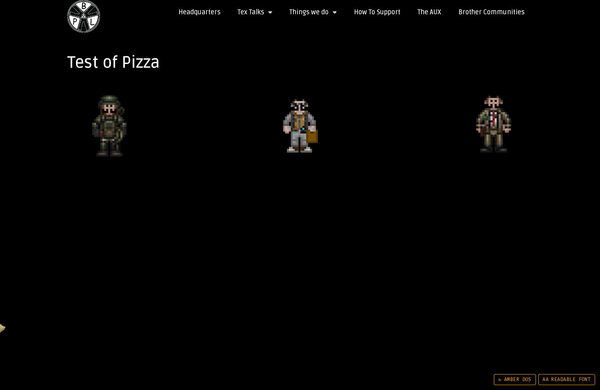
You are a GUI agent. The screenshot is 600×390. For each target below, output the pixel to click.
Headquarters (199, 12)
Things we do (309, 12)
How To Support (377, 12)
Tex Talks (251, 12)
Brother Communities (491, 12)
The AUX (429, 12)
